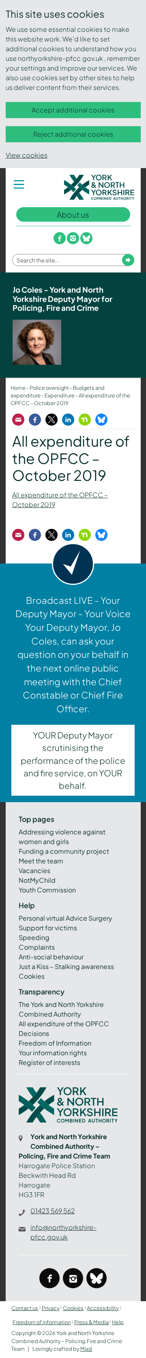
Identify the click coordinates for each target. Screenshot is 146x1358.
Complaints (37, 947)
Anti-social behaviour (51, 956)
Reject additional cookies (73, 134)
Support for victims (48, 927)
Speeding (34, 937)
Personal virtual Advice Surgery (65, 918)
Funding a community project (64, 851)
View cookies (26, 155)
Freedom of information (42, 1322)
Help (118, 1322)
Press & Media (91, 1322)
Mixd (86, 1349)
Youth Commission (47, 890)
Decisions (34, 1033)
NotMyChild (37, 880)
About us (73, 214)
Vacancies (34, 870)
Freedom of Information (55, 1043)
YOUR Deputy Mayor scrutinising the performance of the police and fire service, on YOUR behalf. (73, 760)
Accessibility (103, 1308)
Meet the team (41, 861)
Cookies (32, 976)
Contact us (24, 1308)
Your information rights (53, 1052)
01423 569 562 (52, 1210)
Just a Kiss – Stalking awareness (66, 966)
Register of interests (49, 1062)
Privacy (51, 1308)
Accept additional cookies (73, 110)
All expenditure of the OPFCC (64, 1023)
